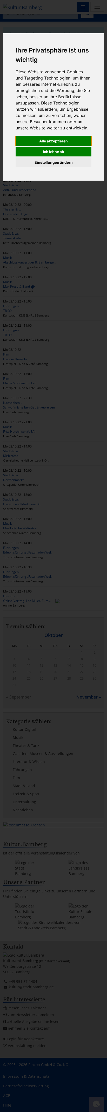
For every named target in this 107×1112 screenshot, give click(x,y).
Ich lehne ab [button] (53, 151)
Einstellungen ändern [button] (54, 162)
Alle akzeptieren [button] (53, 141)
